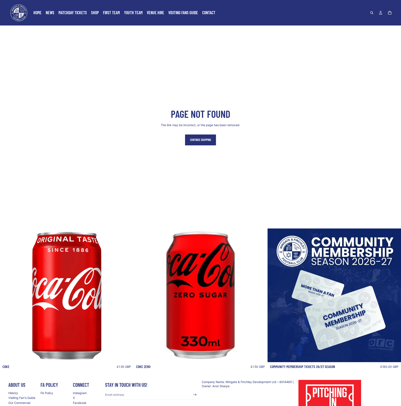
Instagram (80, 393)
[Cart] (389, 12)
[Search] (371, 12)
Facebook (79, 403)
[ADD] (127, 356)
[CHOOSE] (394, 356)
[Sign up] (194, 394)
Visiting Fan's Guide (21, 398)
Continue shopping (200, 140)
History (13, 393)
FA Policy (47, 393)
